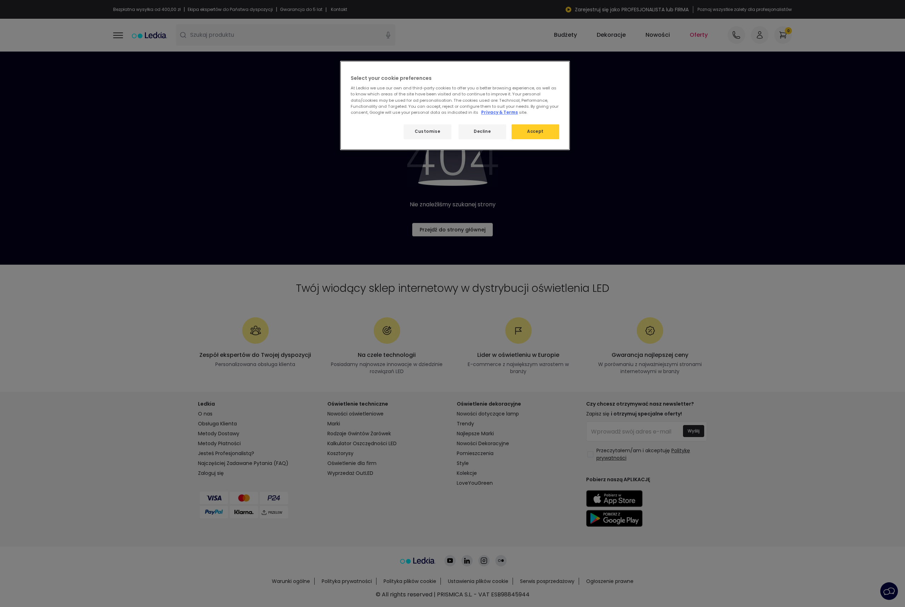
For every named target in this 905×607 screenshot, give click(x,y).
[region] (455, 105)
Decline (482, 131)
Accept (535, 131)
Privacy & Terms (499, 112)
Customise (427, 131)
